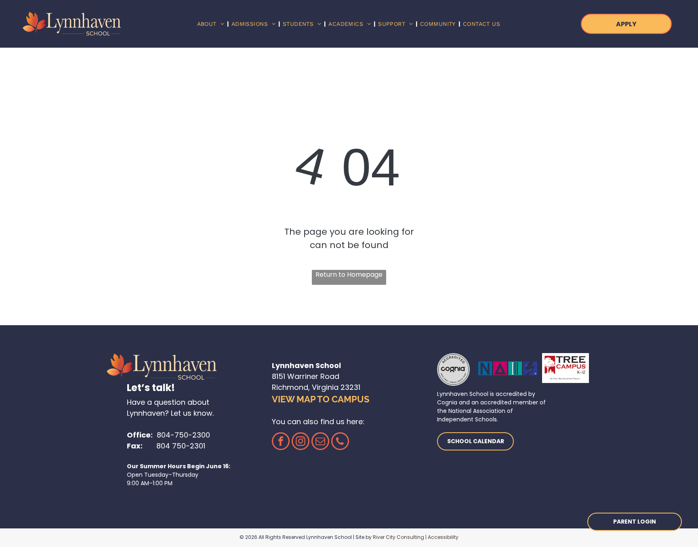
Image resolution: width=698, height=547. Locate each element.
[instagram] (300, 442)
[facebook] (281, 442)
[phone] (340, 442)
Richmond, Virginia (305, 387)
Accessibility (443, 537)
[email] (320, 442)
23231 (350, 387)
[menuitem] (211, 24)
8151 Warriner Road (305, 376)
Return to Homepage (349, 274)
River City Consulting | (400, 537)
